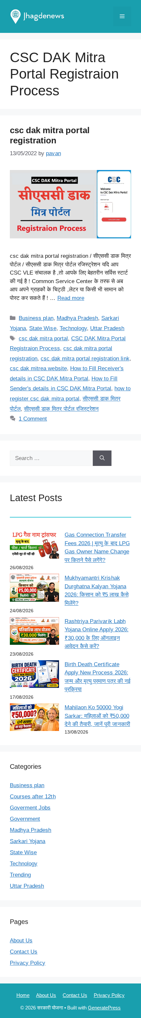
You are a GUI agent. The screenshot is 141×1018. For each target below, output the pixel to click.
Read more (70, 298)
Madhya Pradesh (77, 318)
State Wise (42, 328)
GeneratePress (104, 1007)
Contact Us (23, 952)
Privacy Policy (27, 963)
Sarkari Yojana (27, 841)
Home (23, 995)
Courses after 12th (33, 796)
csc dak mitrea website (38, 368)
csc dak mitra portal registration (50, 135)
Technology (73, 328)
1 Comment (33, 419)
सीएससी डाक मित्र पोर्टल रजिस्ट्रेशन (61, 409)
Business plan (36, 318)
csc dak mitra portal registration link (85, 358)
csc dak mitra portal (43, 338)
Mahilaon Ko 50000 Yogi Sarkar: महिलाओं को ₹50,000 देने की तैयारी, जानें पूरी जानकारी (97, 715)
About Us (21, 940)
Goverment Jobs (30, 808)
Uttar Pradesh (107, 328)
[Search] (102, 458)
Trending (20, 875)
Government (25, 819)
